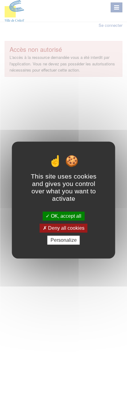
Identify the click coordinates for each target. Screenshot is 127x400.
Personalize (64, 240)
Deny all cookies (65, 228)
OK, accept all (65, 216)
